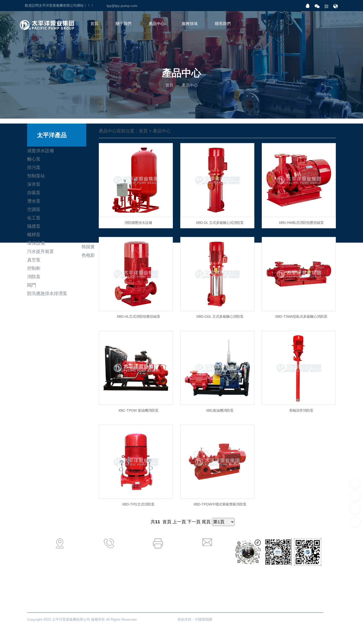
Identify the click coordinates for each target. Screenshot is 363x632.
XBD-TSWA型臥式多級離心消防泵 (301, 316)
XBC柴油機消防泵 (220, 410)
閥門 (31, 285)
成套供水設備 (40, 150)
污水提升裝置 (40, 251)
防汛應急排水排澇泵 (47, 293)
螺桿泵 (33, 234)
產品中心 (162, 130)
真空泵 (33, 259)
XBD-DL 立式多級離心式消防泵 (220, 223)
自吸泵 (33, 192)
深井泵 (33, 184)
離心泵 (33, 159)
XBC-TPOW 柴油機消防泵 (138, 410)
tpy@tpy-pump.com (122, 6)
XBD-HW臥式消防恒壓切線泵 (301, 223)
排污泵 (33, 167)
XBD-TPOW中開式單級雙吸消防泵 (219, 504)
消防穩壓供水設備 (138, 223)
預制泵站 (36, 175)
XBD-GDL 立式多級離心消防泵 (219, 316)
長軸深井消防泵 (301, 410)
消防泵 (33, 276)
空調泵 (33, 209)
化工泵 (33, 217)
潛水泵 (33, 201)
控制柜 (33, 268)
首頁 (169, 85)
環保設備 (36, 243)
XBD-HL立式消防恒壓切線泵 (138, 316)
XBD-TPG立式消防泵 (138, 504)
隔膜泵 (33, 226)
